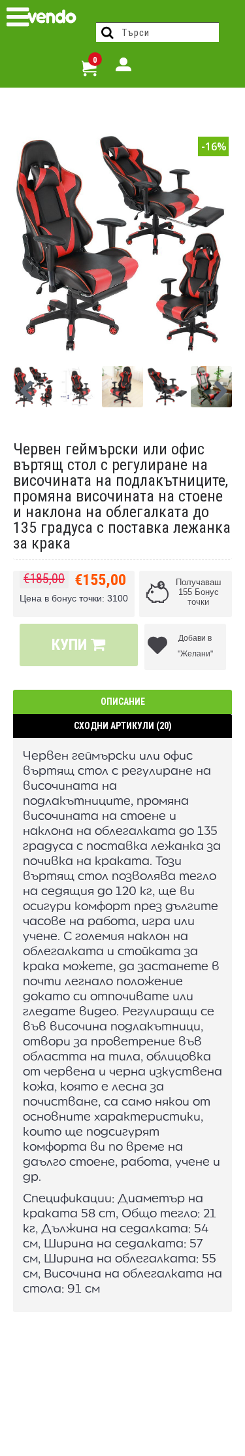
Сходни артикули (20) (123, 725)
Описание (123, 701)
